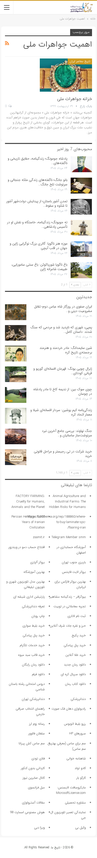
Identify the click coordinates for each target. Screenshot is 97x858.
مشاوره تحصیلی (75, 802)
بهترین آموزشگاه (34, 572)
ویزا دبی (39, 827)
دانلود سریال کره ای (73, 674)
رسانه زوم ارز (37, 723)
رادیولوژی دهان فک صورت (68, 708)
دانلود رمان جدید (75, 664)
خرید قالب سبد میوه (31, 655)
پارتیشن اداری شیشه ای (29, 596)
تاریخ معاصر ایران (79, 61)
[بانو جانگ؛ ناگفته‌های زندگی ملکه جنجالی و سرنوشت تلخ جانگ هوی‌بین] (81, 186)
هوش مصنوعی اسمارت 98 (27, 812)
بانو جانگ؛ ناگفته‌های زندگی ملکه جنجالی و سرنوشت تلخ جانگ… (37, 182)
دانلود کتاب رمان (75, 684)
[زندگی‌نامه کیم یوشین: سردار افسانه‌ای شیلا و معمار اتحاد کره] (15, 416)
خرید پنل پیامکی (34, 635)
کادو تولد (80, 768)
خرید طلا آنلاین (75, 655)
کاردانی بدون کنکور (33, 768)
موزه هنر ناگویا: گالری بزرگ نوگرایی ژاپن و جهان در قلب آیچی (38, 246)
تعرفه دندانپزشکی (33, 606)
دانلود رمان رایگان (33, 664)
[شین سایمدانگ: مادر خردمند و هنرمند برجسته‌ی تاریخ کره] (15, 353)
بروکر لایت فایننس (74, 572)
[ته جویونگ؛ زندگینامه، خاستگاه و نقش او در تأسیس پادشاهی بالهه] (81, 228)
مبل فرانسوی (36, 787)
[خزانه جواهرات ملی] (66, 75)
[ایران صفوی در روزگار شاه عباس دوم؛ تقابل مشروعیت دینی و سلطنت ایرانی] (15, 312)
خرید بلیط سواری (33, 625)
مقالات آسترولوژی (33, 802)
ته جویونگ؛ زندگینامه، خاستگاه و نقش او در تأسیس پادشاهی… (37, 224)
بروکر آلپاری (37, 562)
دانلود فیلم (38, 674)
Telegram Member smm (68, 537)
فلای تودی (38, 758)
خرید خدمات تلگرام (32, 645)
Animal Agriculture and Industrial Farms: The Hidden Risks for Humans (67, 502)
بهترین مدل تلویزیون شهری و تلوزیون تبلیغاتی (25, 584)
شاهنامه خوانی (76, 758)
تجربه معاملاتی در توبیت (69, 606)
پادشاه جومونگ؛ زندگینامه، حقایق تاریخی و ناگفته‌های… (37, 161)
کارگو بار (81, 777)
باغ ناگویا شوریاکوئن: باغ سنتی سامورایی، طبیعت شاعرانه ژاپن (39, 267)
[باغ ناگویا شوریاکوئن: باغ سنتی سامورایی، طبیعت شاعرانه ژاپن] (81, 270)
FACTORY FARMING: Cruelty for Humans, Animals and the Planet (28, 502)
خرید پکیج (79, 635)
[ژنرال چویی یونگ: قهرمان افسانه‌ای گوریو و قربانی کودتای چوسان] (15, 374)
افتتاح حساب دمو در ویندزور (26, 547)
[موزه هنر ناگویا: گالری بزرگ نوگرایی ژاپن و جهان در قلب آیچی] (81, 249)
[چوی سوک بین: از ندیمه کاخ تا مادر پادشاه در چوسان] (15, 395)
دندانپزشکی (78, 699)
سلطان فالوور (36, 733)
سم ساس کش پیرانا (32, 743)
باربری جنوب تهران (74, 562)
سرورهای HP (77, 733)
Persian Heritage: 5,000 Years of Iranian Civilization (28, 522)
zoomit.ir (39, 537)
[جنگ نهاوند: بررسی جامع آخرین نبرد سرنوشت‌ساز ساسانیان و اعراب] (15, 436)
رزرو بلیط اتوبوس (75, 723)
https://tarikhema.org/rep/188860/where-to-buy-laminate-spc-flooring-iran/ (56, 522)
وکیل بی (80, 827)
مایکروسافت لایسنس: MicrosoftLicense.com (71, 790)
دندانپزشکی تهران (33, 699)
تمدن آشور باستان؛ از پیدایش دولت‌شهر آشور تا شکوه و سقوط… (36, 203)
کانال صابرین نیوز (34, 777)
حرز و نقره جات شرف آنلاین (68, 625)
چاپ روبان (38, 616)
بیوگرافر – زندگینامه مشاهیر (68, 596)
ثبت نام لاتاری (76, 616)
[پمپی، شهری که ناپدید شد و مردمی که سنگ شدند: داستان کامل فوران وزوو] (15, 333)
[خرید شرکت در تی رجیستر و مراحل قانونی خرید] (15, 457)
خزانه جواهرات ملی (74, 98)
